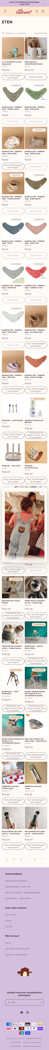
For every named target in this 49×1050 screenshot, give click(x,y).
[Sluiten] (42, 492)
